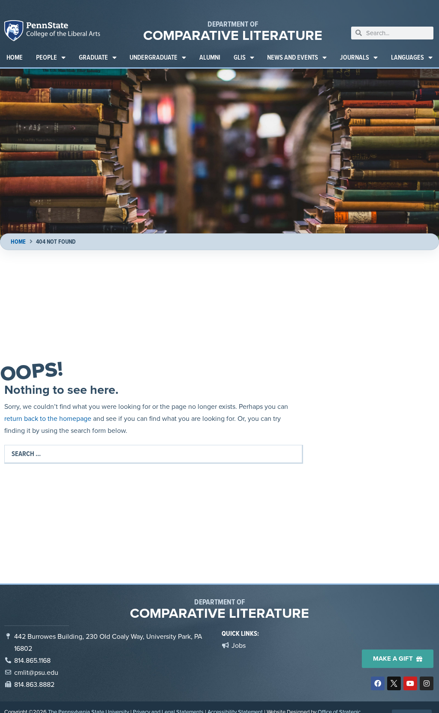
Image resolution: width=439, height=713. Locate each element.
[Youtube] (410, 683)
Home (14, 57)
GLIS (240, 57)
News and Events (292, 57)
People (46, 57)
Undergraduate (153, 57)
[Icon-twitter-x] (394, 683)
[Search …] (153, 453)
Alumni (209, 57)
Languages (407, 57)
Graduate (93, 57)
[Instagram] (426, 683)
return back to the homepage (47, 418)
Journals (354, 57)
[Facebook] (378, 683)
